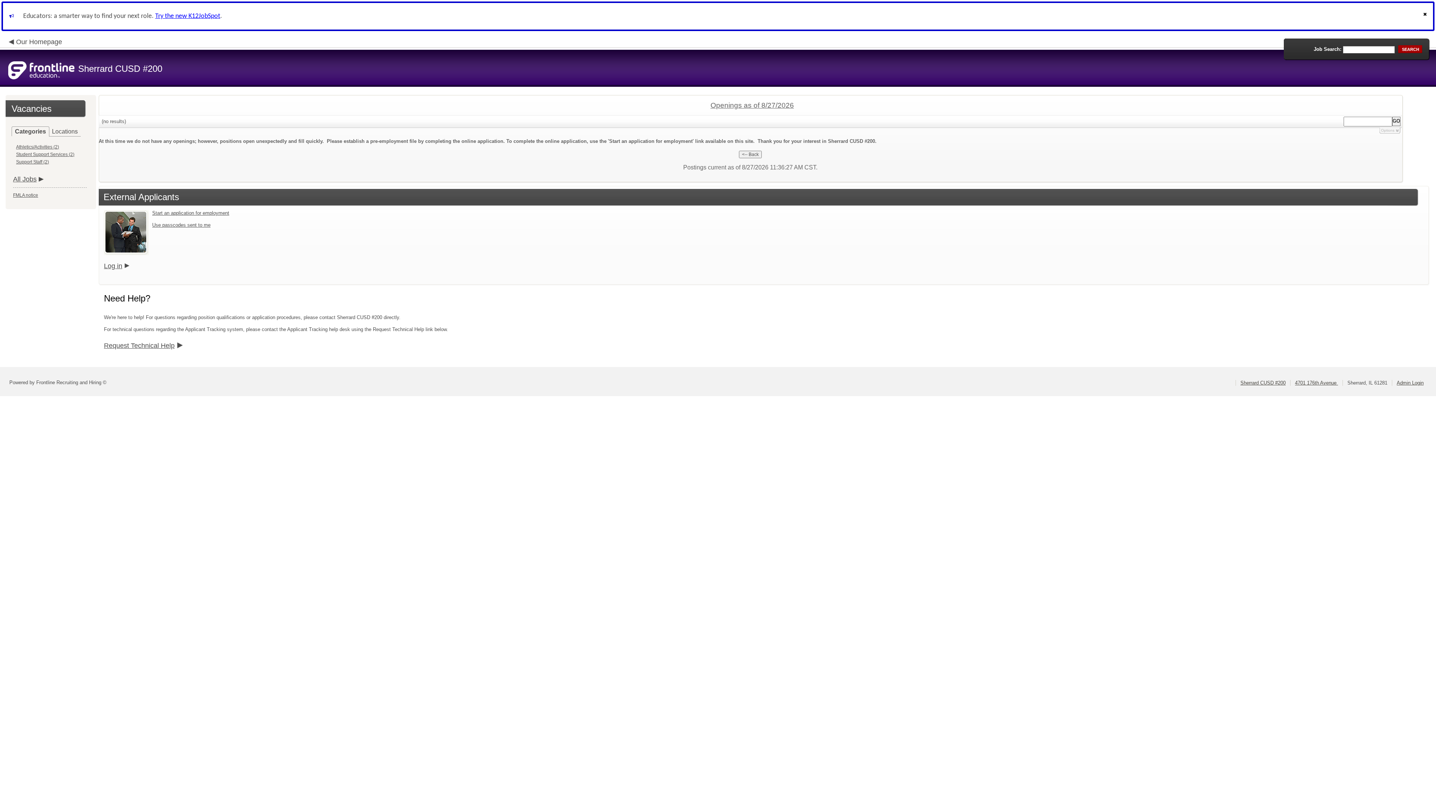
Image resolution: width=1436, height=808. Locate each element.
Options (1387, 130)
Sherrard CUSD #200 (1263, 383)
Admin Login (1410, 383)
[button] (1426, 16)
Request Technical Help (139, 345)
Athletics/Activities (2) (37, 147)
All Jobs (25, 179)
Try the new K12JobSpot (187, 16)
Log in (113, 266)
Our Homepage (39, 42)
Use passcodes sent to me (181, 225)
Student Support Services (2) (45, 154)
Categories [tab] (30, 131)
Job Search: (1327, 49)
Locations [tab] (65, 131)
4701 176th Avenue (1316, 383)
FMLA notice (25, 195)
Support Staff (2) (32, 162)
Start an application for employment (190, 213)
